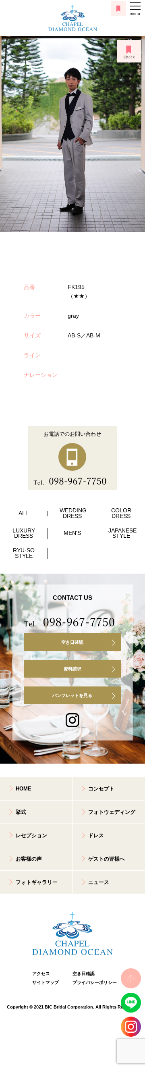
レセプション (31, 835)
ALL (24, 513)
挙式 (21, 812)
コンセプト (101, 789)
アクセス (41, 973)
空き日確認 (72, 642)
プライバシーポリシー (92, 982)
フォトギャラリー (37, 882)
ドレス (96, 835)
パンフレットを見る (72, 695)
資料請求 (72, 668)
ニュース (98, 882)
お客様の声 (29, 859)
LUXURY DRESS (23, 533)
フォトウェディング (111, 812)
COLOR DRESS (121, 513)
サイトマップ (45, 982)
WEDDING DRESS (73, 513)
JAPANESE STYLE (122, 533)
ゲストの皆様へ (106, 859)
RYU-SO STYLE (24, 553)
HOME (23, 789)
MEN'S (72, 533)
